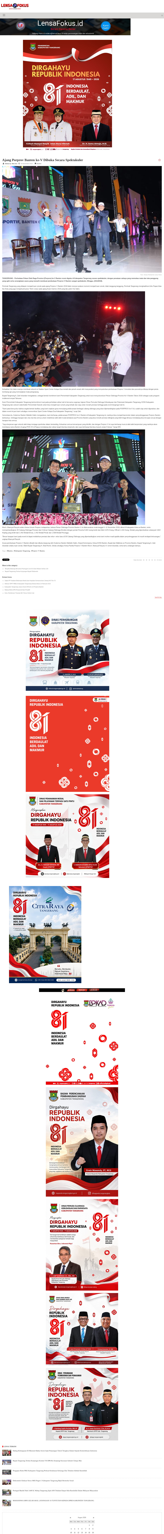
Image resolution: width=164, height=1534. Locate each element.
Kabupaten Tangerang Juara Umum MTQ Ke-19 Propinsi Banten (24, 587)
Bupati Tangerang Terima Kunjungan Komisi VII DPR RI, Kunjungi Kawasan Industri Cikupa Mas (47, 1461)
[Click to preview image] (82, 220)
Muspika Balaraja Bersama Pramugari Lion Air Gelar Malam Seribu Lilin (26, 569)
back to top (158, 597)
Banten (39, 164)
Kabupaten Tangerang (22, 551)
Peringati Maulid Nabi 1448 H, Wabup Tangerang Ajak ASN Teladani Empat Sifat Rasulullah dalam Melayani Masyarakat (55, 1491)
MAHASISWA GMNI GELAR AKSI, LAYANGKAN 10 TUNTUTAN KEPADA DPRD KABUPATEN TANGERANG (53, 1501)
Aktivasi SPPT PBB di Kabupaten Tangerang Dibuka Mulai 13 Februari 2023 (28, 584)
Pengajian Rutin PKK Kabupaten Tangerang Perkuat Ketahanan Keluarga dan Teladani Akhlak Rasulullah (50, 1471)
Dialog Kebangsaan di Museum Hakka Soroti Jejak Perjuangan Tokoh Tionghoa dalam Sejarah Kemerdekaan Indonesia (55, 1451)
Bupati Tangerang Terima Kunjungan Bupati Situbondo (21, 571)
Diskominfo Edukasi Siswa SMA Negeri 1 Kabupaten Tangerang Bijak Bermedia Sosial (43, 1481)
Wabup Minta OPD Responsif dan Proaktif (17, 590)
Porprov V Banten (38, 551)
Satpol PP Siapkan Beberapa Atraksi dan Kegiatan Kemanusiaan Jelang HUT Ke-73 (30, 581)
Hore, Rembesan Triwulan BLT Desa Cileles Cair (19, 593)
